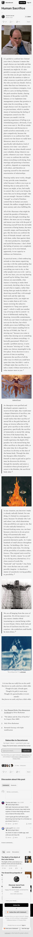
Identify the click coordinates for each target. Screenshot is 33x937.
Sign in (29, 2)
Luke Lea (8, 828)
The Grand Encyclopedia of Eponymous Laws (11, 874)
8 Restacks (23, 765)
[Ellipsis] (30, 802)
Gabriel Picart (16, 400)
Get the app (25, 928)
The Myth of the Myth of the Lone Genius (10, 858)
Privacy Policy (22, 920)
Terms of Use (25, 755)
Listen (29, 16)
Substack (7, 933)
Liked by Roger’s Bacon (13, 804)
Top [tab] (4, 852)
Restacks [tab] (13, 785)
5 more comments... (7, 842)
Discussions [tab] (15, 852)
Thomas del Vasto (11, 802)
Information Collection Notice (20, 757)
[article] (16, 862)
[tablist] (9, 785)
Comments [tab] (6, 785)
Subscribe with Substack (17, 912)
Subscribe (22, 2)
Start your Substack (11, 928)
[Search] (30, 852)
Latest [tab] (8, 852)
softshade (23, 672)
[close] (27, 876)
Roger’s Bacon (10, 15)
